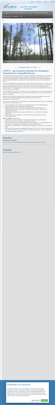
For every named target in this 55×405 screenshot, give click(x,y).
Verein (26, 13)
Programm (8, 13)
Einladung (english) (35, 142)
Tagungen (31, 13)
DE (51, 1)
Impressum (38, 1)
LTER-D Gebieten (46, 83)
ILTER (29, 91)
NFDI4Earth (26, 129)
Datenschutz (46, 1)
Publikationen (16, 16)
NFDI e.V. (38, 128)
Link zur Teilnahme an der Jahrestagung (12, 142)
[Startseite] (4, 13)
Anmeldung (43, 142)
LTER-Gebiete (15, 13)
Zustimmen (44, 400)
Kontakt (32, 1)
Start (3, 20)
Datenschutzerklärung (16, 395)
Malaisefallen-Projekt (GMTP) (41, 13)
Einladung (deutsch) (26, 142)
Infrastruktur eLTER (7, 16)
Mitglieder (21, 13)
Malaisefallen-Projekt (30, 121)
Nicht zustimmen (35, 400)
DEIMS (5, 152)
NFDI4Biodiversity (16, 129)
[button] (6, 43)
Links (21, 16)
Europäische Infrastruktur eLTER (11, 99)
